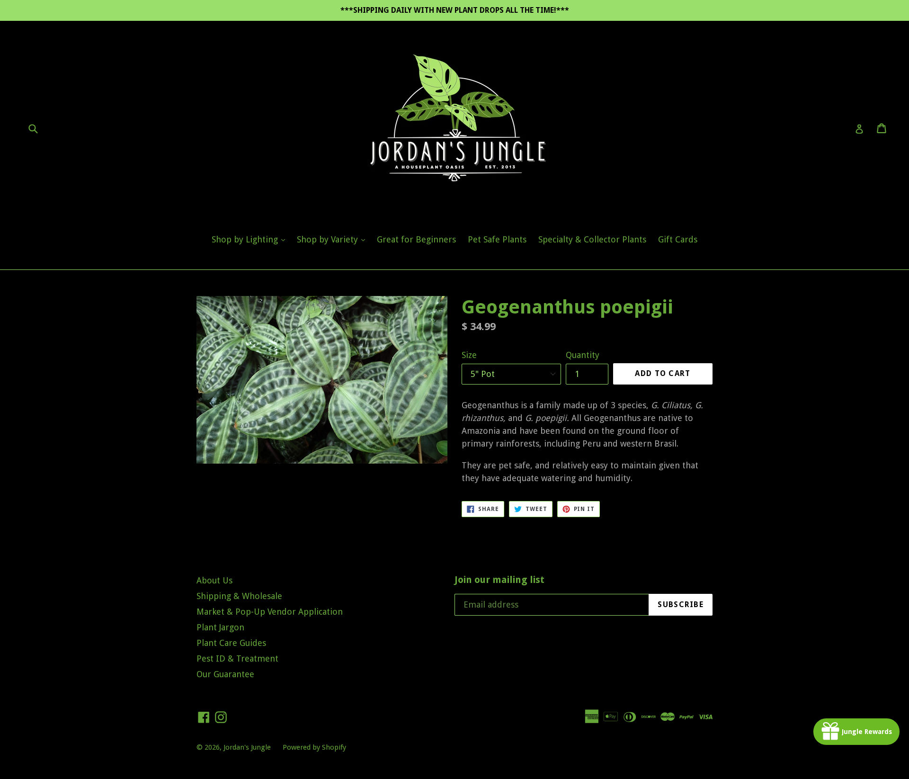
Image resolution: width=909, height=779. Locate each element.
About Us (214, 580)
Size (469, 355)
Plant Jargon (220, 627)
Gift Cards (677, 239)
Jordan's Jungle (247, 747)
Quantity (582, 355)
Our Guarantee (225, 674)
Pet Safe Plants (497, 239)
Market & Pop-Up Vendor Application (269, 612)
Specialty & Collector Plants (592, 239)
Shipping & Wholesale (239, 596)
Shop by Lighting (251, 239)
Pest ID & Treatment (237, 658)
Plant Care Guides (231, 643)
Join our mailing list (499, 579)
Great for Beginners (416, 239)
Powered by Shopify (314, 747)
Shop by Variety (333, 239)
